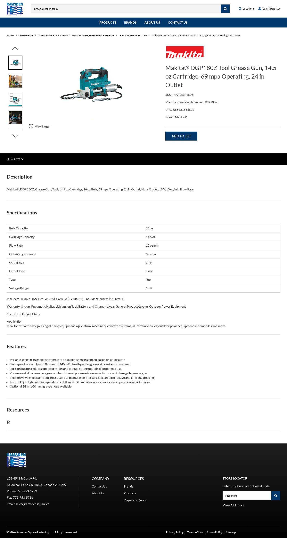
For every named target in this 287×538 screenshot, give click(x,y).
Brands (130, 22)
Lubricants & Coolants (53, 35)
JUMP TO (14, 159)
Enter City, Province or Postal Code (246, 486)
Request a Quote (135, 500)
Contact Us (178, 22)
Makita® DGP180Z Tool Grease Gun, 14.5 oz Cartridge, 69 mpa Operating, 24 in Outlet (196, 35)
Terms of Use (195, 532)
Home (10, 35)
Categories (26, 35)
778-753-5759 (27, 491)
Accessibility (214, 532)
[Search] (225, 8)
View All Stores (233, 505)
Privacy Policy (174, 532)
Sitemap (231, 532)
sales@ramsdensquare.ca (32, 504)
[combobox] (126, 8)
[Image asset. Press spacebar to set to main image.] (15, 63)
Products (107, 22)
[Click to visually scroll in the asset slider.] (15, 48)
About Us (152, 22)
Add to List (181, 136)
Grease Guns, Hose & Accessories (93, 35)
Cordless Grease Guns (133, 35)
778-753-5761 (23, 497)
